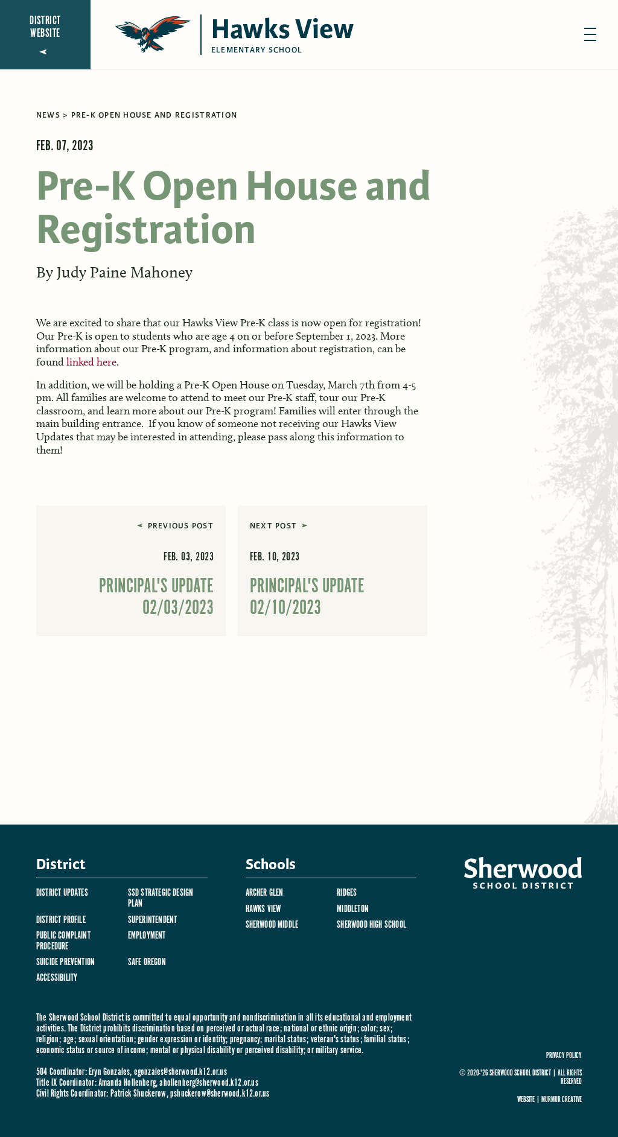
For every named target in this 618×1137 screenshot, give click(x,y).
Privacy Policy (564, 1056)
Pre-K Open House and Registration (154, 115)
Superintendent (152, 920)
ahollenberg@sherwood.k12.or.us (208, 1083)
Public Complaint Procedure (63, 941)
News (48, 115)
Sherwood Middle (272, 925)
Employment (147, 936)
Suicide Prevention (65, 962)
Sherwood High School (371, 925)
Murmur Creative (561, 1100)
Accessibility (56, 978)
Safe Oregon (147, 962)
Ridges (347, 893)
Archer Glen (265, 893)
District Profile (61, 920)
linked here (91, 362)
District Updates (62, 893)
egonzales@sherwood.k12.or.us (180, 1072)
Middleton (353, 909)
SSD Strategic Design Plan (161, 898)
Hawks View (263, 909)
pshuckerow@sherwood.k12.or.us (219, 1094)
